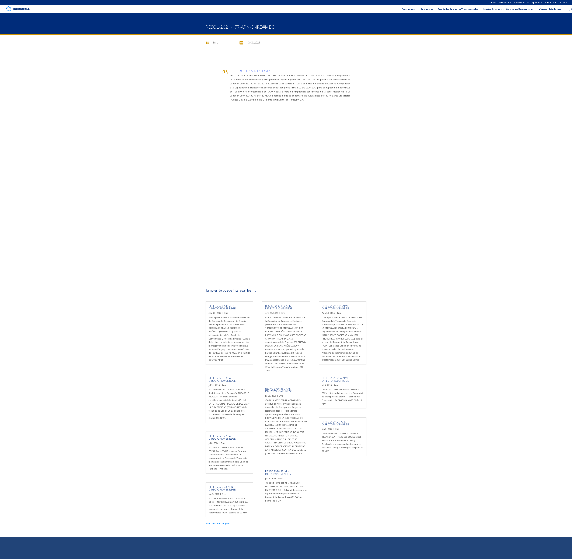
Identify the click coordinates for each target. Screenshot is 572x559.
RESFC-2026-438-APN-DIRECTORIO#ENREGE (222, 307)
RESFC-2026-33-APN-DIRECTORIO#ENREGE (278, 473)
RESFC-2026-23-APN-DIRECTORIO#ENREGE (222, 488)
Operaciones (427, 9)
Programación (409, 9)
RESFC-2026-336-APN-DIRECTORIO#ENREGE (222, 379)
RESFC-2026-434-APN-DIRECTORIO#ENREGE (335, 307)
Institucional (520, 2)
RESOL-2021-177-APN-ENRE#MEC (250, 71)
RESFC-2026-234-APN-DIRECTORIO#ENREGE (335, 379)
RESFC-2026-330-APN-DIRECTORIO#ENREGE (278, 390)
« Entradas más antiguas (218, 523)
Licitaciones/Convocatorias (519, 9)
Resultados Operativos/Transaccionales (458, 9)
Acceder (563, 2)
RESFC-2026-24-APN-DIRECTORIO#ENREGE (335, 423)
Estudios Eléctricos (492, 9)
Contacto (549, 2)
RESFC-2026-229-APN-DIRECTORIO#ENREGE (222, 437)
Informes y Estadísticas (549, 9)
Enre (226, 313)
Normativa (504, 2)
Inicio (493, 2)
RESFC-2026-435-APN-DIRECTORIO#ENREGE (278, 307)
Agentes (536, 2)
